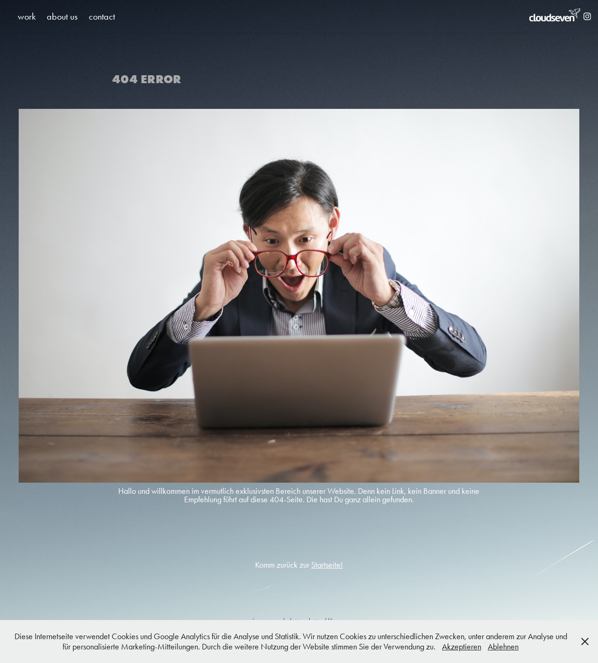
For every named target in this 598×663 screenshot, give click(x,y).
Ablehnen (503, 647)
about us (62, 16)
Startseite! (327, 565)
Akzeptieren (461, 647)
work (27, 16)
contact (102, 16)
